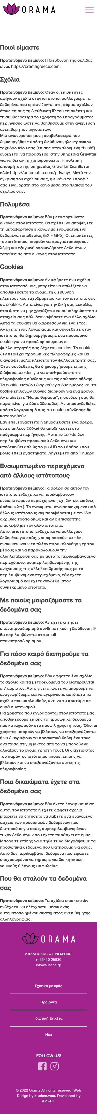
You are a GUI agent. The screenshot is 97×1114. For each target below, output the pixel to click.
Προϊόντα (48, 1002)
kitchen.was (44, 1095)
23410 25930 (50, 959)
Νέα (48, 1034)
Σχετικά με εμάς (48, 985)
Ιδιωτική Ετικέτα (48, 1018)
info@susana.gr (48, 965)
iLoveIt (48, 1101)
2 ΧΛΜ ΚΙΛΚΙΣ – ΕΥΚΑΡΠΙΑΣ (48, 954)
